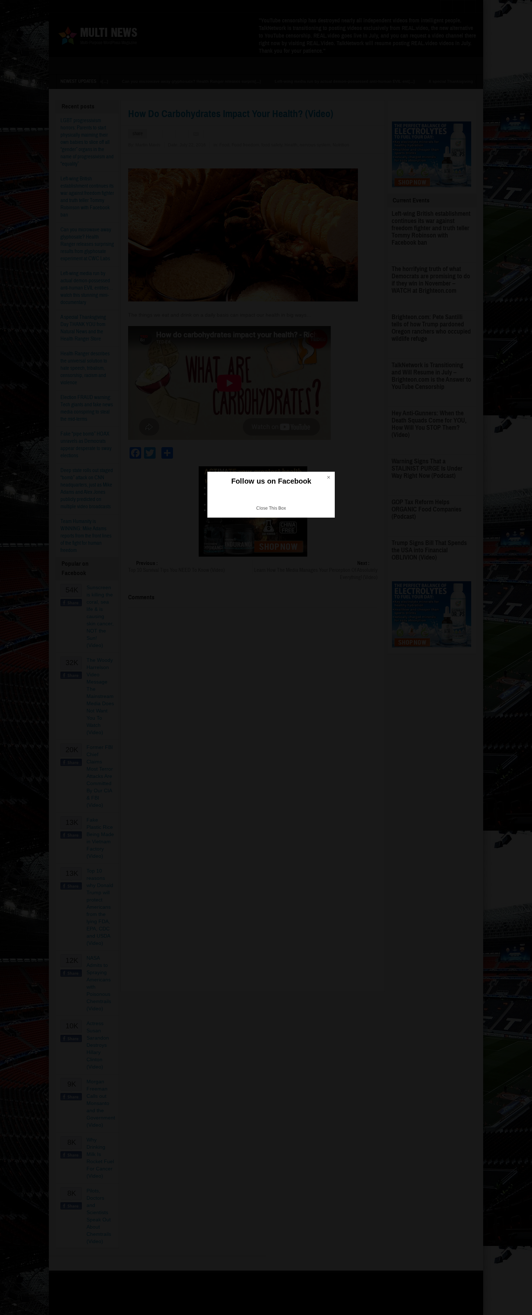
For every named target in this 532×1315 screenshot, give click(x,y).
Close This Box (271, 508)
